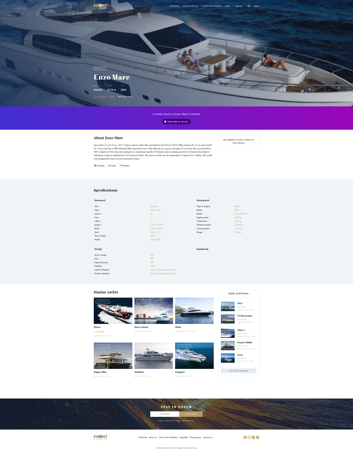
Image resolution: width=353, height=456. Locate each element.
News (227, 6)
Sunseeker (97, 336)
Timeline (239, 6)
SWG (239, 303)
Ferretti (98, 89)
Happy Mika (100, 371)
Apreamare (97, 376)
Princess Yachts (180, 331)
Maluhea (139, 371)
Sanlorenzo (241, 336)
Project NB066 (244, 342)
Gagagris (180, 371)
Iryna (240, 354)
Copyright (184, 437)
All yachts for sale (238, 371)
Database (174, 6)
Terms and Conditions (168, 437)
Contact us (207, 437)
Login (256, 6)
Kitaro (97, 326)
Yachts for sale (190, 6)
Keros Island (141, 326)
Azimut (239, 310)
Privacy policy (195, 437)
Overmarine (179, 376)
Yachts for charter (211, 6)
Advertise (143, 437)
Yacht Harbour (101, 6)
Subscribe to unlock (178, 121)
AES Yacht (240, 349)
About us (153, 437)
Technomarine (244, 315)
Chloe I (241, 330)
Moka (178, 326)
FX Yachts (137, 331)
